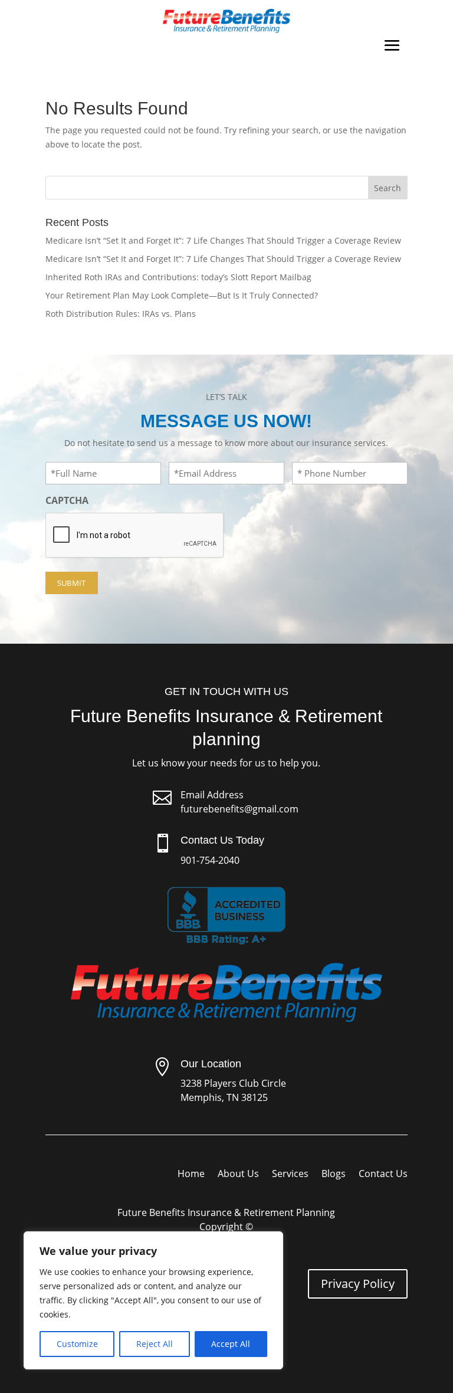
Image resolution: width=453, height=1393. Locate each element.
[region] (153, 1300)
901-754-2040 (209, 860)
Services (290, 1174)
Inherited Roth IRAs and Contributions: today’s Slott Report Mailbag (178, 277)
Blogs (333, 1174)
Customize (77, 1343)
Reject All (154, 1343)
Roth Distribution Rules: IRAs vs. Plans (120, 313)
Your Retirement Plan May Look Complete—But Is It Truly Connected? (181, 295)
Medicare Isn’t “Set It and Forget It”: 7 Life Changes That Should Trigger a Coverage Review (223, 240)
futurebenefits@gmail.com (239, 808)
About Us (238, 1174)
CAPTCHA (66, 500)
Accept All (230, 1343)
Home (191, 1174)
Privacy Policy (358, 1284)
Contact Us (383, 1174)
